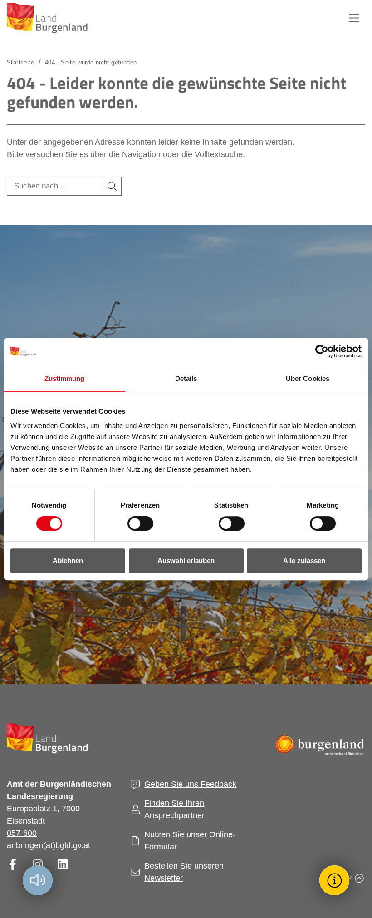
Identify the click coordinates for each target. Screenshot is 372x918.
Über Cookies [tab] (307, 378)
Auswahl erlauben (186, 560)
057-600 (22, 833)
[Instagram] (37, 864)
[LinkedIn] (62, 864)
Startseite (20, 62)
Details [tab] (186, 378)
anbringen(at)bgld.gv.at (48, 845)
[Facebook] (12, 864)
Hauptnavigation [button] (354, 18)
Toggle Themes (335, 880)
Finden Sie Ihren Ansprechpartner (174, 809)
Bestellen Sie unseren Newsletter (184, 872)
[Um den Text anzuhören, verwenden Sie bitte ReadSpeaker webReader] (38, 880)
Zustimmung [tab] (64, 378)
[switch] (134, 523)
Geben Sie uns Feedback (190, 784)
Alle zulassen (304, 560)
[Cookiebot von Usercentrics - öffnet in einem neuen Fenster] (322, 351)
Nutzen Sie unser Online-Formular (189, 840)
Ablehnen (68, 560)
